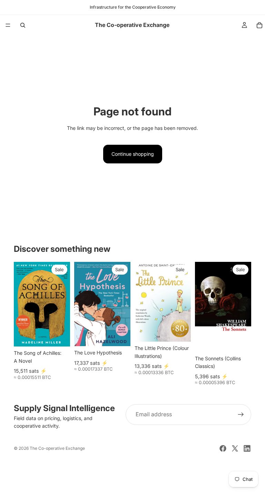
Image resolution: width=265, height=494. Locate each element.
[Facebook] (223, 448)
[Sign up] (241, 414)
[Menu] (8, 25)
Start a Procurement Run (132, 477)
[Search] (22, 25)
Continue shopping (132, 154)
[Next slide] (183, 302)
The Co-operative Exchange (57, 448)
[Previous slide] (142, 302)
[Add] (59, 336)
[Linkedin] (247, 448)
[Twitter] (235, 448)
